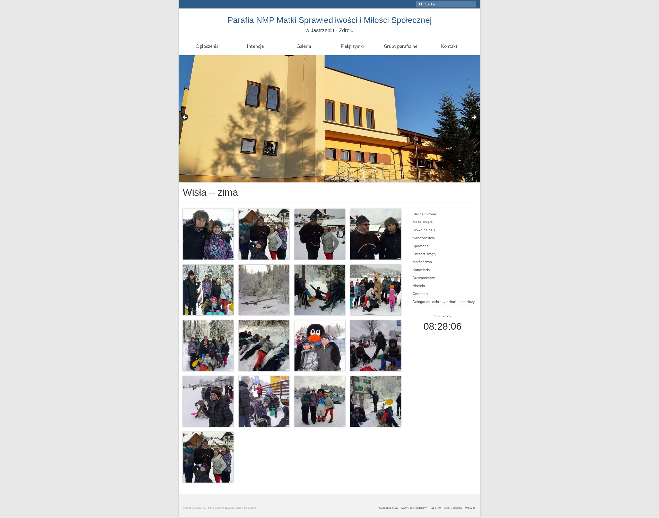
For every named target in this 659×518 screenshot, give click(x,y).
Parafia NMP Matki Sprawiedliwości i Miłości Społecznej (330, 20)
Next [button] (474, 118)
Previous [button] (185, 118)
